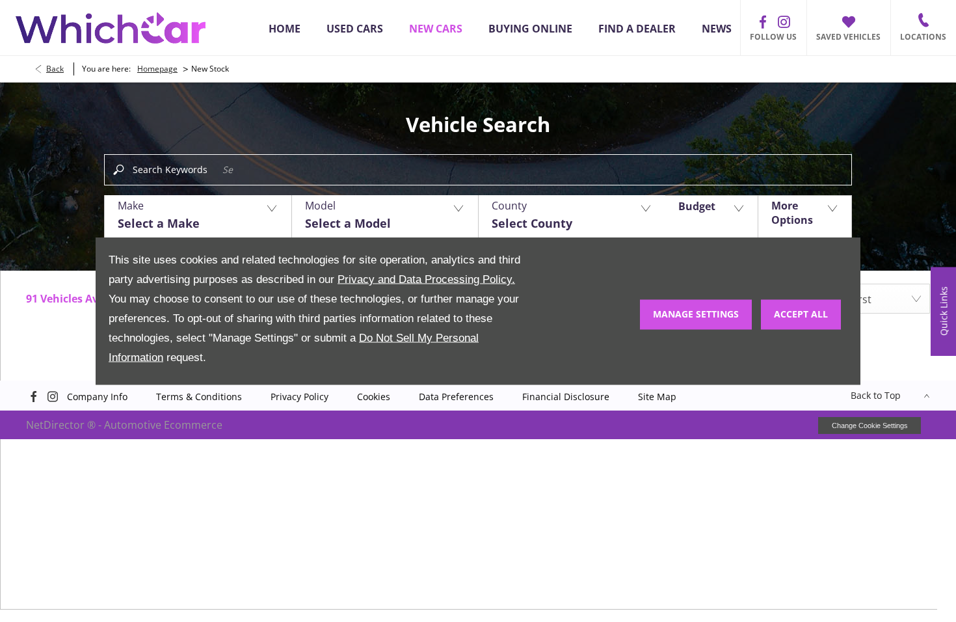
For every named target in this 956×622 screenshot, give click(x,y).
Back (55, 68)
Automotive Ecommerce (163, 425)
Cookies (373, 396)
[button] (197, 216)
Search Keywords (170, 169)
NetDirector (56, 425)
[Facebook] (763, 22)
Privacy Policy (299, 396)
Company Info (97, 396)
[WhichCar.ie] (110, 28)
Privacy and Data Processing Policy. (426, 279)
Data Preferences (456, 396)
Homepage (157, 68)
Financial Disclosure (565, 396)
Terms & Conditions (199, 396)
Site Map (657, 396)
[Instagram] (784, 22)
